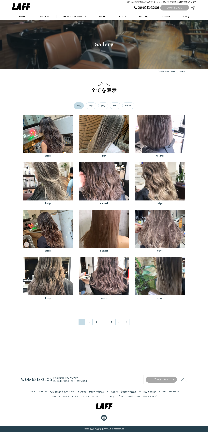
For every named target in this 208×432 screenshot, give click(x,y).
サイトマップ (150, 396)
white (115, 105)
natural (128, 105)
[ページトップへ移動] (184, 379)
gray (103, 105)
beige (91, 105)
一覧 (79, 105)
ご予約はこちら (175, 7)
